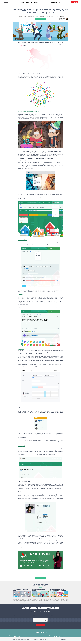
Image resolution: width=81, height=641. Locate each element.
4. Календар (21, 349)
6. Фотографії (21, 446)
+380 (57, 636)
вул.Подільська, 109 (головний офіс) (19, 636)
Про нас (23, 2)
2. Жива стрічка (22, 240)
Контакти (36, 2)
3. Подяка (20, 294)
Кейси (27, 2)
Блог (31, 2)
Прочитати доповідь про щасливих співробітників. (28, 111)
